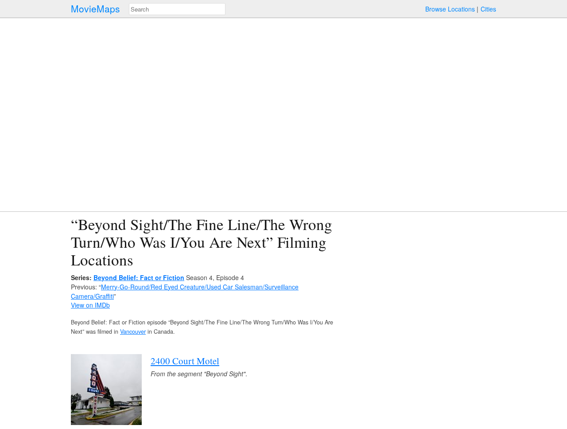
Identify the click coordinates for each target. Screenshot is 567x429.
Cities (488, 8)
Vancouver (133, 331)
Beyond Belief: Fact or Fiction (138, 277)
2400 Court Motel (185, 361)
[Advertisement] (419, 277)
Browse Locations (450, 8)
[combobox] (177, 9)
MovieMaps (95, 8)
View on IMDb (90, 304)
